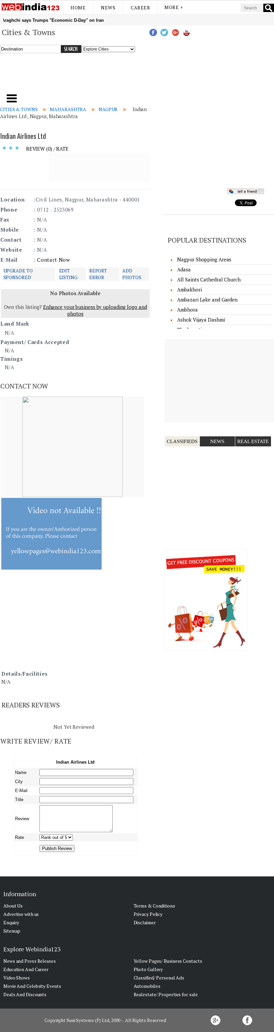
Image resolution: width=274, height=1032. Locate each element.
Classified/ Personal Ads (159, 977)
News (108, 7)
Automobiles (147, 986)
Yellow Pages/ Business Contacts (168, 961)
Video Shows (16, 977)
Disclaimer (145, 922)
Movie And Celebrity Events (32, 986)
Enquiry (11, 922)
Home (78, 7)
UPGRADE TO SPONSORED (18, 273)
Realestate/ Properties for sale (166, 994)
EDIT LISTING (68, 273)
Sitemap (11, 931)
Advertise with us (21, 914)
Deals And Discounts (24, 994)
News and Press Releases (29, 961)
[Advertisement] (93, 77)
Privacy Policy (148, 914)
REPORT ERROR (98, 273)
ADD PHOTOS (131, 273)
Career (140, 7)
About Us (13, 905)
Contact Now (53, 259)
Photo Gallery (148, 969)
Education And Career (25, 969)
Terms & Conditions (154, 905)
